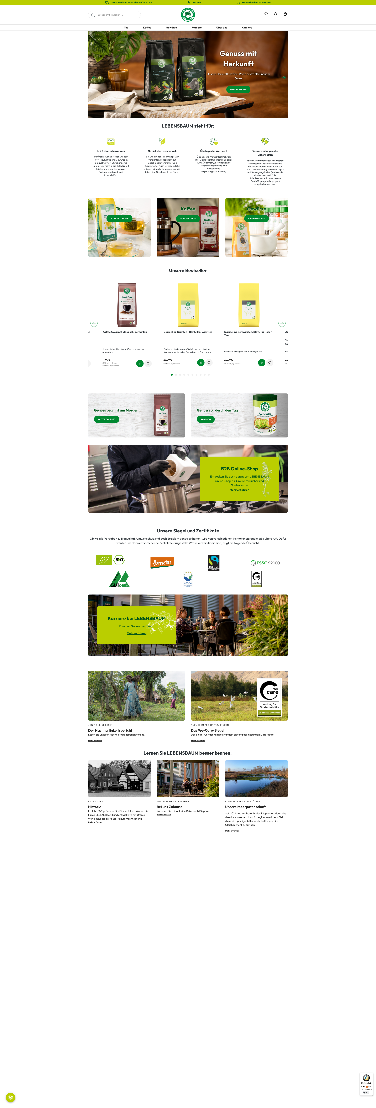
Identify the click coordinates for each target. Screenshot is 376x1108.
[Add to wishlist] (148, 362)
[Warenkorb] (285, 14)
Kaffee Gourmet (107, 419)
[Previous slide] (94, 323)
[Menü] (371, 1074)
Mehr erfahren (238, 89)
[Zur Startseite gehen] (188, 14)
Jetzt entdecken (119, 218)
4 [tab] (191, 112)
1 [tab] (182, 112)
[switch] (366, 1092)
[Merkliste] (266, 13)
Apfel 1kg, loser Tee (175, 332)
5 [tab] (194, 112)
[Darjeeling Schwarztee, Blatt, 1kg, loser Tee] (127, 304)
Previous (93, 74)
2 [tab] (185, 112)
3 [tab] (188, 112)
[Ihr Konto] (275, 13)
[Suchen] (93, 14)
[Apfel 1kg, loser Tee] (188, 304)
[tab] (172, 375)
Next (283, 74)
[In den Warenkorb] (140, 362)
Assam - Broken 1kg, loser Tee (242, 332)
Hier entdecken (256, 218)
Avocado (206, 419)
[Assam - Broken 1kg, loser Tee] (248, 304)
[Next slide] (282, 323)
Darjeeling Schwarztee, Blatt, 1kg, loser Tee (126, 333)
